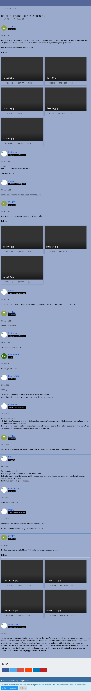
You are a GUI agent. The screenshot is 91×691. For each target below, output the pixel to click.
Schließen (23, 688)
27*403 (6, 19)
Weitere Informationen (9, 688)
